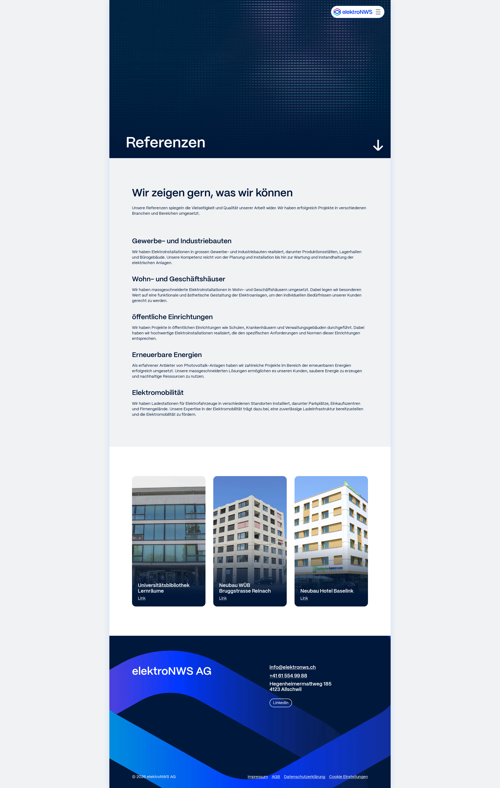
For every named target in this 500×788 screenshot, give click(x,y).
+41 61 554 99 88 (288, 676)
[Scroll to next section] (378, 145)
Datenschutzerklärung (304, 777)
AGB (276, 777)
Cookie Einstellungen (348, 777)
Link (142, 598)
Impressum (258, 777)
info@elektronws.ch (293, 667)
